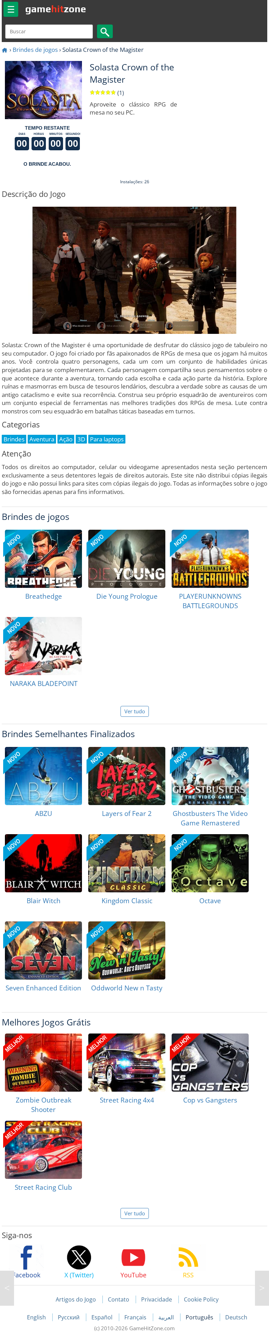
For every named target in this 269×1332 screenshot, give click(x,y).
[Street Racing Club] (43, 1150)
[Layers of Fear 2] (126, 776)
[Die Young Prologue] (126, 559)
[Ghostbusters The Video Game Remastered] (210, 776)
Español (102, 1317)
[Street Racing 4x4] (126, 1063)
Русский (69, 1317)
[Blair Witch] (43, 863)
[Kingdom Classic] (126, 863)
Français (136, 1317)
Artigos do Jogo (76, 1299)
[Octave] (210, 863)
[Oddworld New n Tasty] (126, 950)
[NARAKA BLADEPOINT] (43, 646)
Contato (118, 1299)
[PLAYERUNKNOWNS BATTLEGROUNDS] (210, 559)
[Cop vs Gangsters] (210, 1063)
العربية (166, 1317)
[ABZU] (43, 776)
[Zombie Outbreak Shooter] (43, 1063)
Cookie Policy (201, 1299)
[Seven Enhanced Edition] (43, 950)
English (37, 1317)
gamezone (55, 8)
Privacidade (156, 1299)
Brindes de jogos (35, 50)
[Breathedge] (43, 559)
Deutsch (236, 1317)
